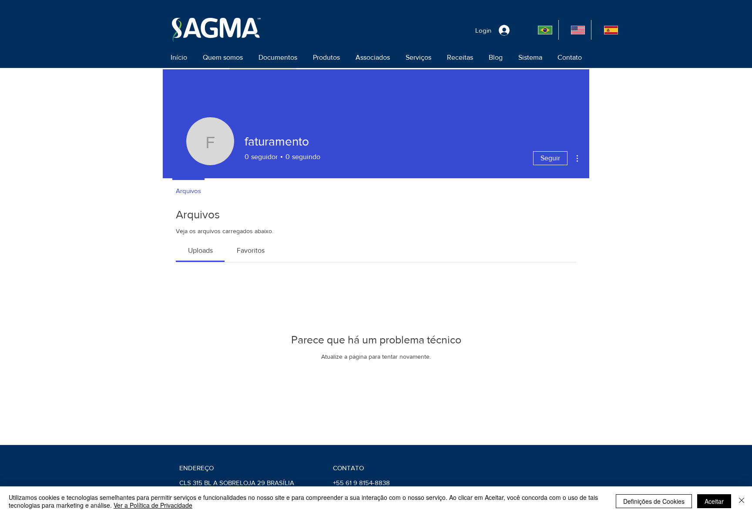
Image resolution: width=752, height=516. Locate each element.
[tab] (200, 250)
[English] (574, 30)
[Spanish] (607, 30)
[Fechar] (741, 501)
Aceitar (714, 501)
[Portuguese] (542, 30)
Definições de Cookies (654, 501)
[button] (223, 57)
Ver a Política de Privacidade (153, 505)
